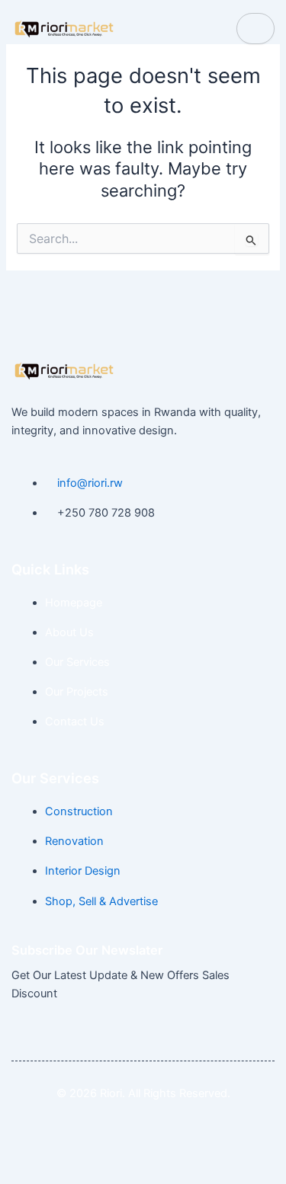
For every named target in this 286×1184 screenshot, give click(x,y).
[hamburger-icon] (255, 28)
